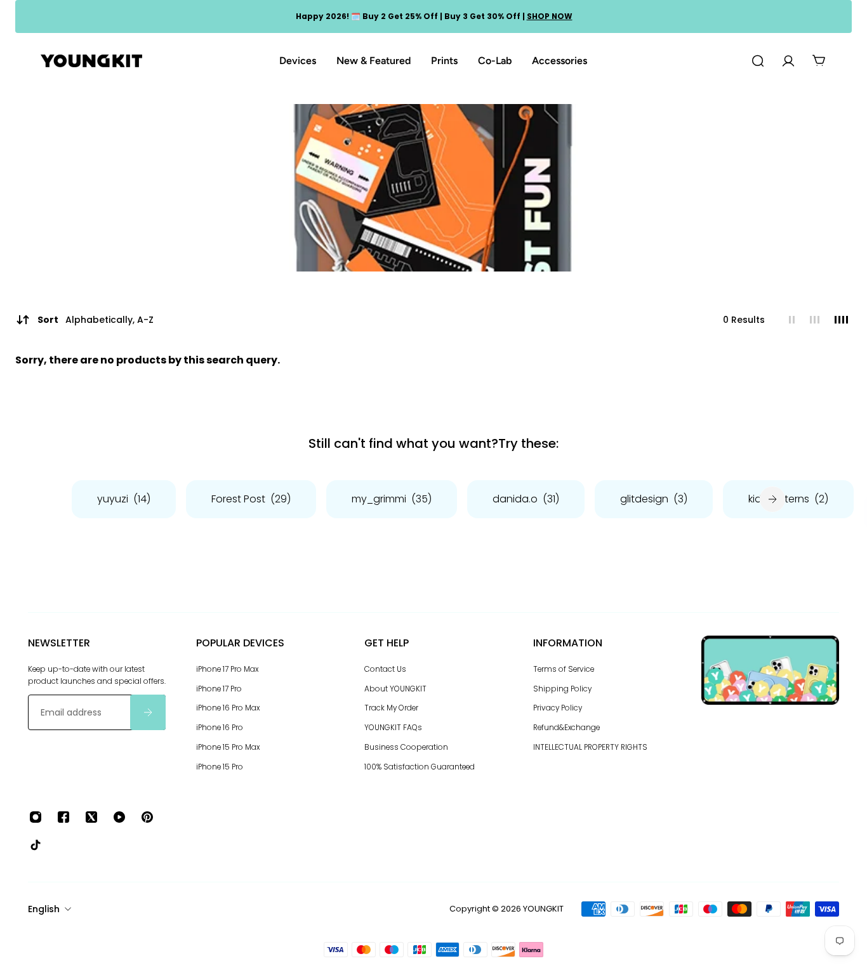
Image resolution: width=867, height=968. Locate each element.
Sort (95, 319)
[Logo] (91, 61)
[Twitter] (91, 817)
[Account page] (788, 61)
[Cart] (819, 61)
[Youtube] (119, 817)
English (44, 909)
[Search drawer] (758, 61)
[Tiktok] (36, 845)
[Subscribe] (148, 712)
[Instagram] (36, 817)
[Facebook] (63, 817)
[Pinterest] (147, 817)
